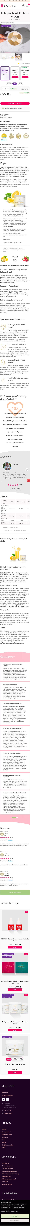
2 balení (15, 1060)
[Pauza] (28, 52)
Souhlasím (15, 1216)
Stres (3, 1141)
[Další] (3, 52)
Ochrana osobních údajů (9, 1180)
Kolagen (18, 19)
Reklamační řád (6, 1178)
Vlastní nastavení (15, 1220)
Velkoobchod (5, 1164)
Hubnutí (4, 1144)
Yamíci (3, 1149)
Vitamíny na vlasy (7, 1136)
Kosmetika (5, 1138)
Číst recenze (4, 139)
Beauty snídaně (6, 1133)
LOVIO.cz (10, 841)
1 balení (9, 1060)
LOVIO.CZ (12, 19)
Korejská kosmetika (7, 1146)
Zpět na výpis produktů (7, 22)
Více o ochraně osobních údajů (9, 1211)
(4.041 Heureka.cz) (26, 63)
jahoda (20, 83)
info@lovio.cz (8, 1114)
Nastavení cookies (7, 1185)
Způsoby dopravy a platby (9, 1172)
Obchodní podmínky (7, 1170)
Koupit (15, 948)
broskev (9, 83)
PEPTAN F (3, 574)
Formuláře (5, 1183)
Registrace (5, 1094)
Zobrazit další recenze (15, 894)
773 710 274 (7, 1111)
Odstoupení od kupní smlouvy (10, 1175)
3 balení (21, 1060)
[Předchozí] (1, 52)
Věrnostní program (7, 1096)
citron (14, 83)
